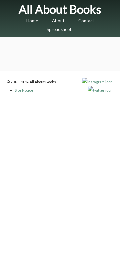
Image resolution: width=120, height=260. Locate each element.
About (58, 20)
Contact (86, 20)
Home (32, 20)
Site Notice (24, 90)
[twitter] (100, 90)
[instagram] (97, 82)
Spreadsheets (60, 29)
